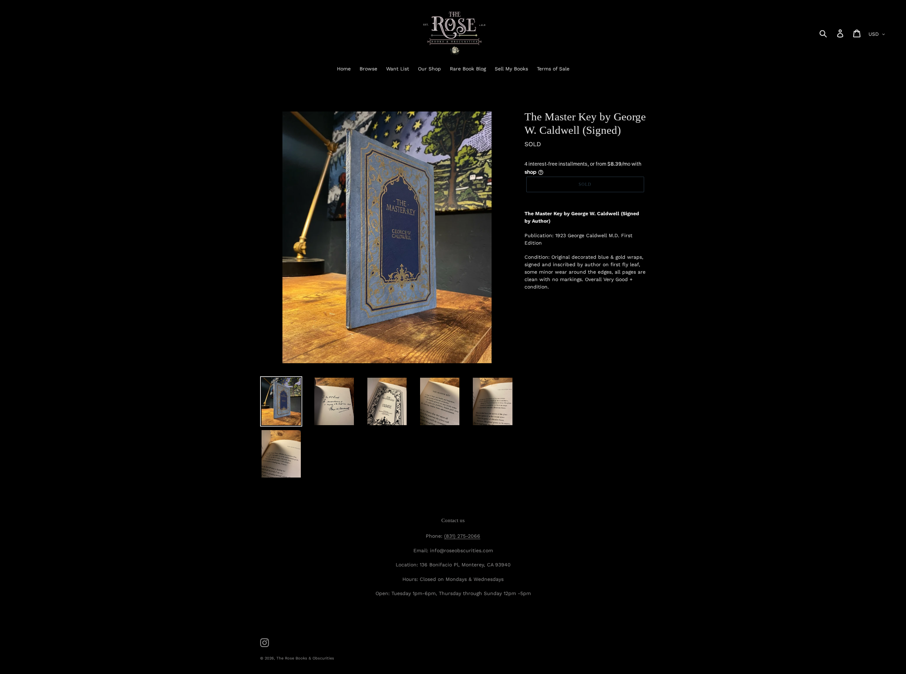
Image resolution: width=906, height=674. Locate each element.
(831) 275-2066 (462, 536)
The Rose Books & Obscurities (305, 658)
